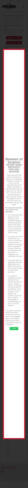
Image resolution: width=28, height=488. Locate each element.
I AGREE (14, 328)
